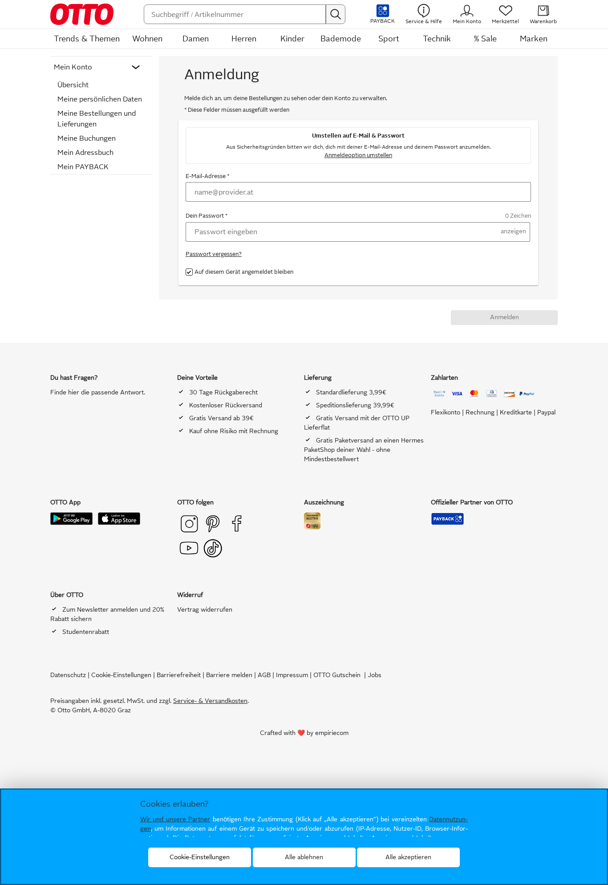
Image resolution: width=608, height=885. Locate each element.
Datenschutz (68, 675)
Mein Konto (73, 67)
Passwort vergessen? (214, 254)
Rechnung (481, 412)
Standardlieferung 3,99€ (351, 392)
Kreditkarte (516, 412)
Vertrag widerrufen (204, 609)
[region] (304, 836)
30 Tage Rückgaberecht (223, 392)
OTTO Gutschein (337, 675)
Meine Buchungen (86, 138)
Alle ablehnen (304, 857)
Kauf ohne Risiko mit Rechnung (233, 431)
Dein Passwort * (206, 215)
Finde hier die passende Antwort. (97, 392)
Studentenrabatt (85, 632)
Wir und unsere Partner (175, 819)
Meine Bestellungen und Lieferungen (96, 119)
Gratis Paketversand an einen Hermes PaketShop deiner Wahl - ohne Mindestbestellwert (364, 450)
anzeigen (513, 231)
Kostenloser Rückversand (225, 405)
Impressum (292, 675)
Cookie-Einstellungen (121, 675)
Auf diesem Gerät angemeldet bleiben (244, 271)
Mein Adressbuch (85, 152)
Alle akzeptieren (408, 857)
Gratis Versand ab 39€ (221, 418)
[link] (505, 14)
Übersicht (73, 85)
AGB (264, 675)
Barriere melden (229, 675)
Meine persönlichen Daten (99, 99)
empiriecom (332, 733)
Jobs (374, 675)
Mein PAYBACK (83, 167)
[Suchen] (335, 14)
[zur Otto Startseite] (86, 14)
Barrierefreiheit (179, 675)
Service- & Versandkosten (210, 701)
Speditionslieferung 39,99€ (355, 405)
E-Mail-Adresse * (207, 176)
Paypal (546, 412)
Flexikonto (445, 412)
